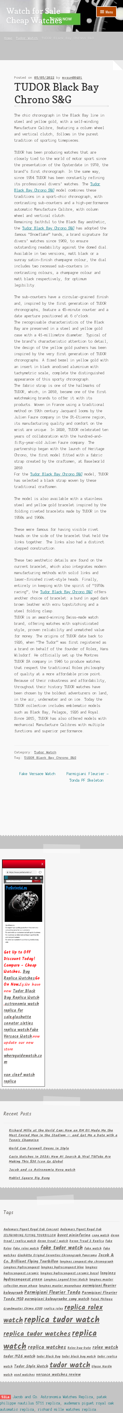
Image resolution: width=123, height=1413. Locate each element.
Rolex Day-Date (79, 1348)
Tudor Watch (27, 38)
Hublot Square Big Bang (29, 1178)
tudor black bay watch (79, 1356)
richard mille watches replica (67, 1409)
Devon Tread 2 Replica (87, 1241)
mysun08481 (72, 77)
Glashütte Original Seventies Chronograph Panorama (57, 1255)
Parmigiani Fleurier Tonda (52, 1292)
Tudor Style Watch (31, 1366)
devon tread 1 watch (52, 1241)
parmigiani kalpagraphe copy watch (57, 1299)
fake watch (93, 1248)
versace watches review (58, 1375)
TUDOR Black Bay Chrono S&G (50, 757)
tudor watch (69, 1365)
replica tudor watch (62, 1320)
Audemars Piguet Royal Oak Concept (31, 1229)
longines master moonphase (60, 1286)
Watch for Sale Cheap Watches (34, 15)
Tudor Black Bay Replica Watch (21, 994)
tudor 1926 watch (19, 1356)
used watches (24, 1375)
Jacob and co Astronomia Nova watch (42, 1169)
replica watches (47, 1347)
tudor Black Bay (48, 1356)
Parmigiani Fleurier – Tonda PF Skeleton (87, 777)
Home (8, 38)
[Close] (42, 862)
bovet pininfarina (73, 1235)
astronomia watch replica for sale (21, 1010)
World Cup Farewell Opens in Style (39, 1148)
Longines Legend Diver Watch (66, 1279)
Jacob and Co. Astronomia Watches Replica (53, 1397)
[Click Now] (23, 906)
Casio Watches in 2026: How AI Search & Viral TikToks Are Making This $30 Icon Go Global (60, 1159)
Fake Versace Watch (37, 774)
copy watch (100, 1235)
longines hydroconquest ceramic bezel (69, 1273)
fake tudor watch (61, 1248)
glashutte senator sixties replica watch (18, 1023)
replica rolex (53, 1308)
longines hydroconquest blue (62, 1267)
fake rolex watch (26, 1248)
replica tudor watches (37, 1334)
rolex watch (105, 1347)
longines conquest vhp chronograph (86, 1261)
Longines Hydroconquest (21, 1267)
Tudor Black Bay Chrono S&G (48, 228)
